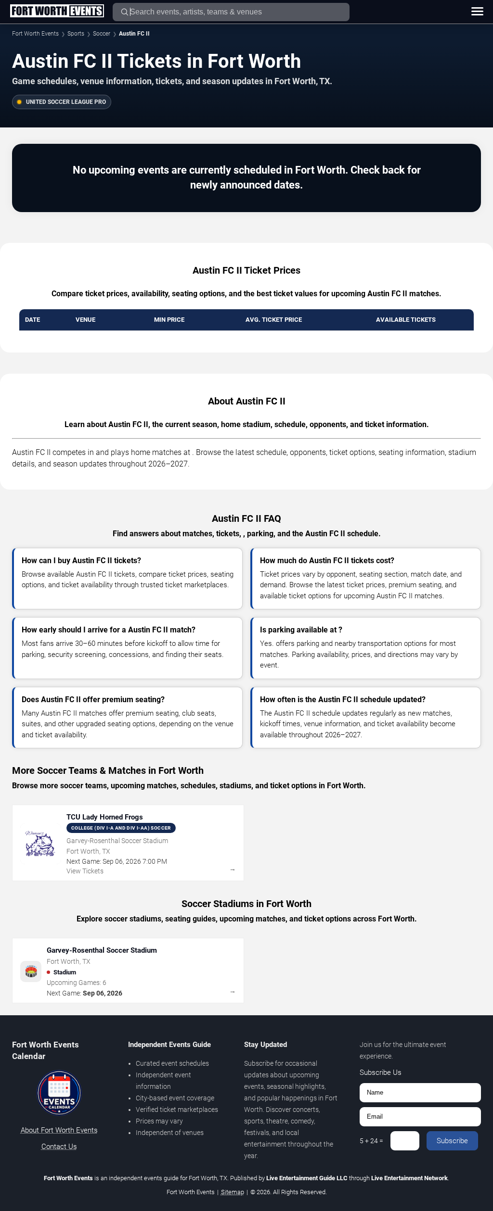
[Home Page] (57, 11)
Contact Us (59, 1146)
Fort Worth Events (35, 33)
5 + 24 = (371, 1141)
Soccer (101, 33)
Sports (75, 33)
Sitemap (232, 1192)
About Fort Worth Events (59, 1130)
